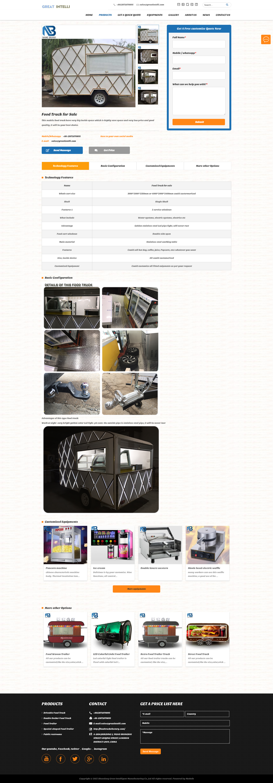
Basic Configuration (113, 165)
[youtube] (178, 4)
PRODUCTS (105, 14)
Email (177, 68)
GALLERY (173, 14)
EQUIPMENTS (154, 14)
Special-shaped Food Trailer (59, 729)
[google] (192, 4)
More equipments (136, 589)
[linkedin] (196, 4)
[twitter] (187, 4)
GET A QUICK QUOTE (129, 14)
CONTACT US (223, 14)
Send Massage (62, 150)
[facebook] (183, 4)
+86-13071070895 (61, 136)
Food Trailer (50, 723)
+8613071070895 (125, 4)
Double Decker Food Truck (57, 718)
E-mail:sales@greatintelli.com (110, 723)
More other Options (207, 165)
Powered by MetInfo (183, 778)
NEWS (206, 14)
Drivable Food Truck (54, 712)
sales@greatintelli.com (152, 4)
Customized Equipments (160, 165)
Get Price (109, 150)
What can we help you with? (190, 84)
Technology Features (65, 165)
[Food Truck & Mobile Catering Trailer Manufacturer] (56, 6)
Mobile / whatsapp (184, 52)
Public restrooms (53, 734)
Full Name (179, 37)
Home (89, 14)
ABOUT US (191, 14)
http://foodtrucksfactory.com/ (109, 729)
